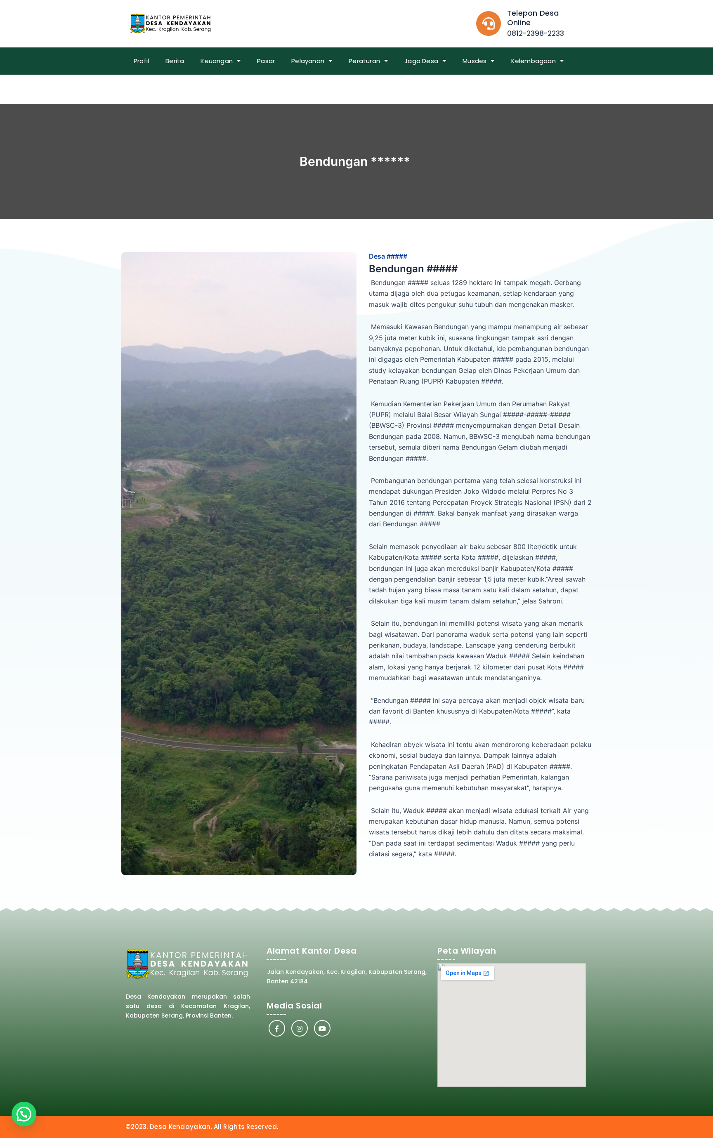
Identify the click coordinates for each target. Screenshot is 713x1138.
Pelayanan (307, 61)
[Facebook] (277, 1028)
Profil (141, 61)
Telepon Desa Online (533, 18)
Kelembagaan (533, 61)
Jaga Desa (421, 61)
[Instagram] (299, 1028)
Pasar (266, 61)
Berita (174, 61)
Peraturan (364, 61)
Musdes (474, 61)
